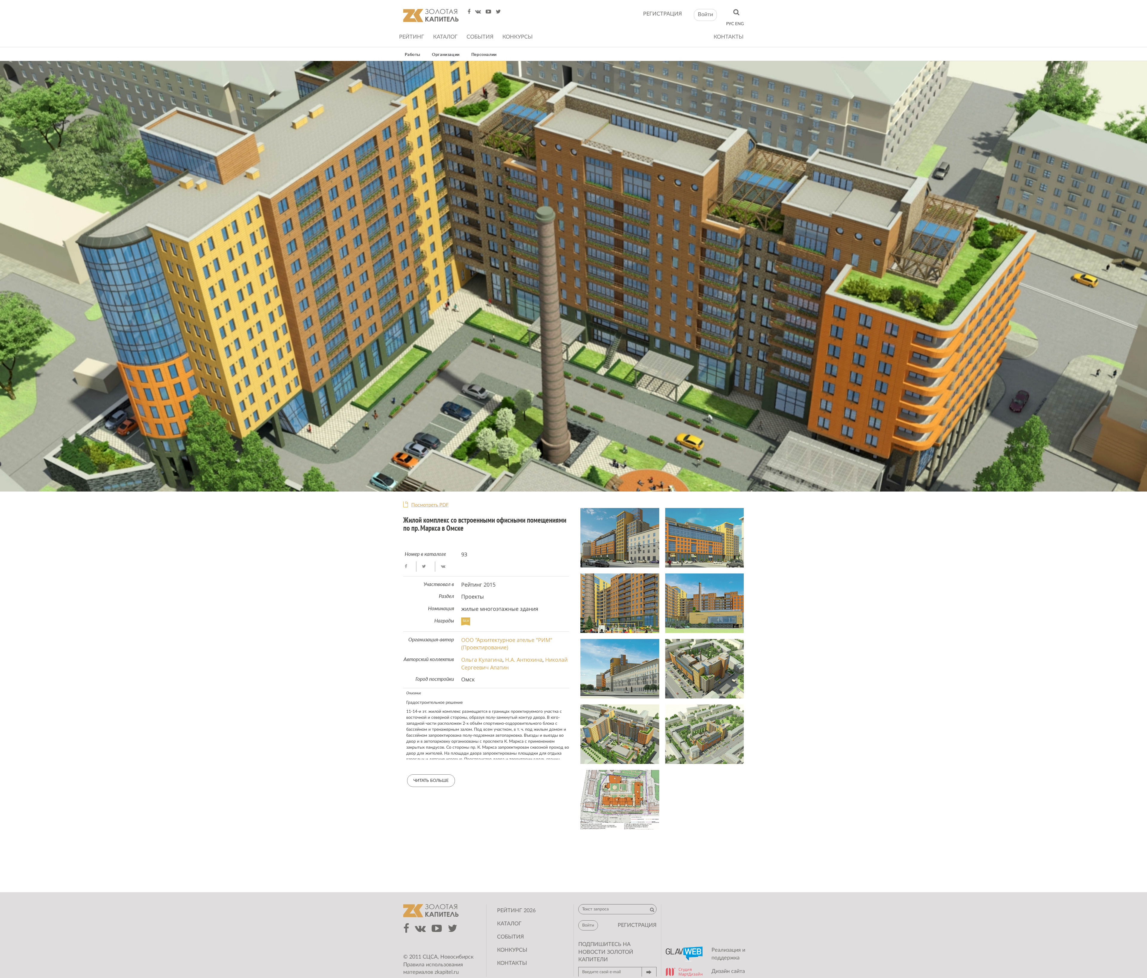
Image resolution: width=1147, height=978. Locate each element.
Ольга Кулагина (481, 659)
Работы (413, 55)
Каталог (445, 37)
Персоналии (484, 55)
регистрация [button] (637, 925)
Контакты (728, 37)
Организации (446, 55)
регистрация (662, 14)
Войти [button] (705, 14)
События (480, 37)
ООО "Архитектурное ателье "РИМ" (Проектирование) (506, 643)
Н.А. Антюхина (523, 659)
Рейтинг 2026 (516, 910)
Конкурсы (517, 37)
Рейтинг (411, 37)
